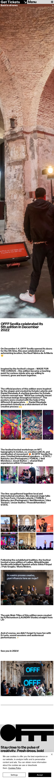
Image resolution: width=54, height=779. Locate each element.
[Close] (50, 756)
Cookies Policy (14, 768)
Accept (40, 774)
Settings (14, 774)
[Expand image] (11, 425)
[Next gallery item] (50, 424)
